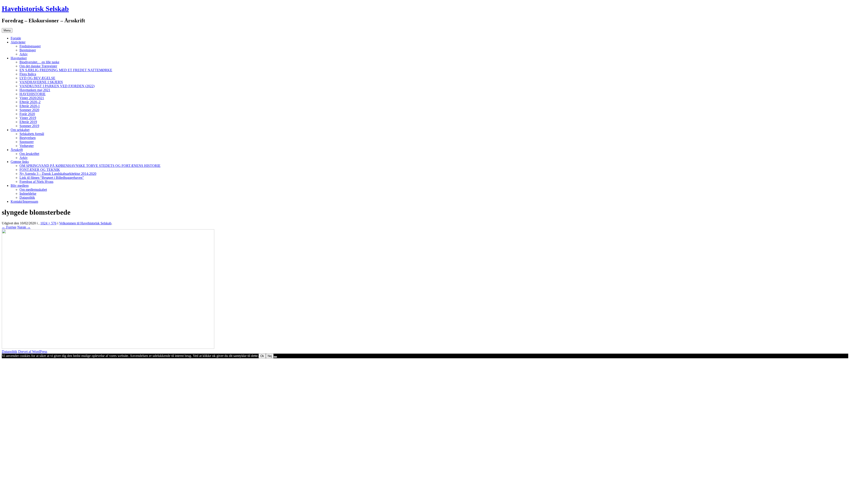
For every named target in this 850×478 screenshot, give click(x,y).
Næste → (24, 227)
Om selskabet (20, 130)
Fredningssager (30, 46)
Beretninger (27, 50)
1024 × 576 (48, 223)
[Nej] (275, 357)
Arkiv (23, 54)
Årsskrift (17, 150)
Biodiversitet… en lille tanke (39, 62)
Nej (270, 356)
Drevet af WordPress (32, 351)
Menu (7, 30)
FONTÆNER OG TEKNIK (39, 170)
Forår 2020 (27, 114)
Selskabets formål (31, 134)
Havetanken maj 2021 (34, 90)
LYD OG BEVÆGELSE (37, 78)
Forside (16, 38)
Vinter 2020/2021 (31, 98)
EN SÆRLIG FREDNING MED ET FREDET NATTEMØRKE (65, 70)
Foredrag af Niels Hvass (36, 181)
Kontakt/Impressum (24, 201)
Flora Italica (27, 74)
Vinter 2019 (27, 118)
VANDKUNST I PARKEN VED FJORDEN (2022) (57, 86)
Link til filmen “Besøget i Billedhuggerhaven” (51, 177)
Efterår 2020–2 (30, 102)
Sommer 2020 (29, 110)
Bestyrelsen (27, 138)
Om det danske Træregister (38, 66)
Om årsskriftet (29, 154)
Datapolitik (27, 197)
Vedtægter (26, 146)
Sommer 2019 (29, 126)
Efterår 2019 (28, 122)
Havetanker (19, 58)
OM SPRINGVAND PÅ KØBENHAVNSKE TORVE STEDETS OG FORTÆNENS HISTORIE (89, 166)
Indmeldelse (27, 193)
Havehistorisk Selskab (35, 9)
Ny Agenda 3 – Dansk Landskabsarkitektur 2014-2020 (57, 173)
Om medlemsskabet (33, 189)
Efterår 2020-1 (29, 106)
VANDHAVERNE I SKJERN (41, 82)
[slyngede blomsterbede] (108, 347)
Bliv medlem (20, 185)
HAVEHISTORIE (32, 94)
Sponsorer (26, 142)
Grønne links (20, 162)
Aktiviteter (18, 42)
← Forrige (9, 227)
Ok (262, 356)
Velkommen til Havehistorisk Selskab (85, 223)
